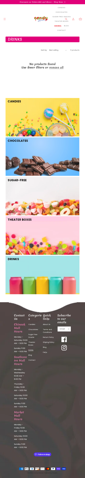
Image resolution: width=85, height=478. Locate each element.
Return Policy (48, 337)
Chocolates (33, 329)
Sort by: (44, 50)
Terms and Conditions (47, 330)
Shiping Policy (48, 342)
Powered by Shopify (50, 473)
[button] (4, 19)
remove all (56, 67)
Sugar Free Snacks (32, 335)
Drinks (30, 350)
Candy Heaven (38, 473)
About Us (46, 324)
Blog (30, 355)
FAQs (45, 352)
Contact (31, 360)
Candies (31, 324)
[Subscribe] (68, 329)
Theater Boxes (31, 343)
